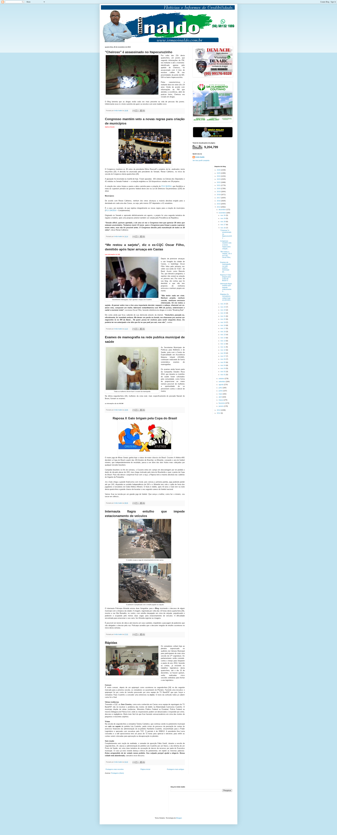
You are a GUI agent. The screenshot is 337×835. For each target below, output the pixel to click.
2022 (219, 182)
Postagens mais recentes (115, 769)
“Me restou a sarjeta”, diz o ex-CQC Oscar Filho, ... (226, 255)
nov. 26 (223, 228)
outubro (222, 378)
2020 (219, 188)
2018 (219, 195)
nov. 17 (223, 328)
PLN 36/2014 (166, 186)
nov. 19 (223, 322)
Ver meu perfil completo (201, 160)
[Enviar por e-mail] (133, 110)
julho (221, 388)
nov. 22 (223, 313)
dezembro (222, 210)
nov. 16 (223, 331)
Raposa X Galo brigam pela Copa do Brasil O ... (225, 277)
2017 (219, 198)
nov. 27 (223, 225)
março (221, 400)
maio (221, 394)
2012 (219, 413)
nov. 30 (223, 215)
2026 (219, 170)
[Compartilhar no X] (138, 110)
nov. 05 (223, 362)
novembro (222, 213)
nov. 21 (223, 316)
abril (220, 397)
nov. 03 (223, 368)
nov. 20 (223, 319)
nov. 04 (223, 365)
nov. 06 (223, 359)
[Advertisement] (118, 799)
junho (221, 391)
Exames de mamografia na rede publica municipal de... (225, 267)
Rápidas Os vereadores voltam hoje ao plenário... (226, 297)
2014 (219, 207)
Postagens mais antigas (175, 769)
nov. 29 (223, 218)
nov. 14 (223, 338)
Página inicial (145, 769)
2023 (219, 179)
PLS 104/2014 (110, 210)
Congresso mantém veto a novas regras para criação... (225, 245)
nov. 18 (223, 325)
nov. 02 (223, 371)
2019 (219, 191)
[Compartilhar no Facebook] (141, 110)
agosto (221, 385)
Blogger (179, 818)
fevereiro (222, 403)
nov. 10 (223, 350)
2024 (219, 176)
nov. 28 (223, 221)
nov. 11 (223, 347)
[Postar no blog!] (136, 110)
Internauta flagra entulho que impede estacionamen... (226, 287)
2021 (219, 185)
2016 (219, 201)
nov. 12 (223, 344)
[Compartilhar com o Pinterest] (143, 110)
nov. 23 (223, 310)
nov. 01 (223, 375)
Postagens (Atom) (117, 773)
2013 (219, 410)
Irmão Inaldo (199, 157)
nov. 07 (223, 356)
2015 (219, 204)
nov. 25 (223, 304)
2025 (219, 173)
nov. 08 (223, 353)
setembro (222, 381)
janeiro (221, 406)
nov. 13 (223, 341)
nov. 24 (223, 307)
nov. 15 (223, 335)
